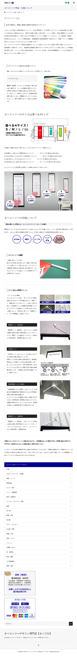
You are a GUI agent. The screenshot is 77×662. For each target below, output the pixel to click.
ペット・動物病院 (11, 492)
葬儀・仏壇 (9, 533)
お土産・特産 (10, 529)
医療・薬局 (9, 566)
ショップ (9, 543)
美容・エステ (10, 538)
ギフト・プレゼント (12, 524)
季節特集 (9, 483)
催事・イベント (11, 478)
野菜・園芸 (9, 556)
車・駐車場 (9, 552)
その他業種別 (10, 561)
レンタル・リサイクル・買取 (15, 501)
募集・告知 (9, 515)
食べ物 (8, 510)
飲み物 (8, 520)
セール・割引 (10, 487)
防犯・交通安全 (11, 497)
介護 (7, 469)
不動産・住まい (11, 547)
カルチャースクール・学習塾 (15, 474)
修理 (7, 506)
